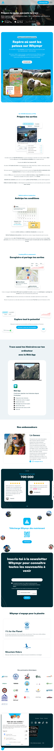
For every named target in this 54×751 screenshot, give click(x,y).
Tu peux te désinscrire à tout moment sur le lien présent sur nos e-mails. (25, 588)
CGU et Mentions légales (35, 743)
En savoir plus (27, 62)
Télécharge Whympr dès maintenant (27, 528)
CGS (43, 743)
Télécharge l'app (43, 2)
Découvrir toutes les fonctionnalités (27, 327)
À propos (37, 718)
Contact (46, 718)
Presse (41, 718)
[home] (3, 2)
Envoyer (27, 597)
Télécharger (27, 541)
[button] (51, 2)
